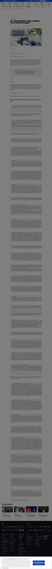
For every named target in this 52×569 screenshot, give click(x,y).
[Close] (50, 563)
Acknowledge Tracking (38, 564)
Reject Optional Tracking (39, 561)
